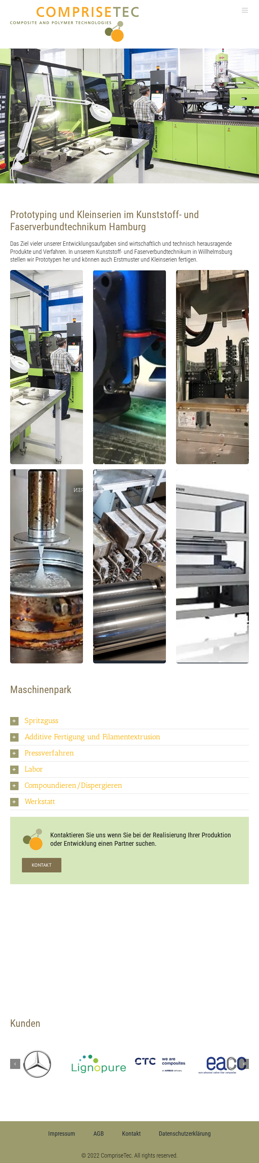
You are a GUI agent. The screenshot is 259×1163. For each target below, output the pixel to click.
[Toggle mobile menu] (245, 10)
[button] (129, 721)
